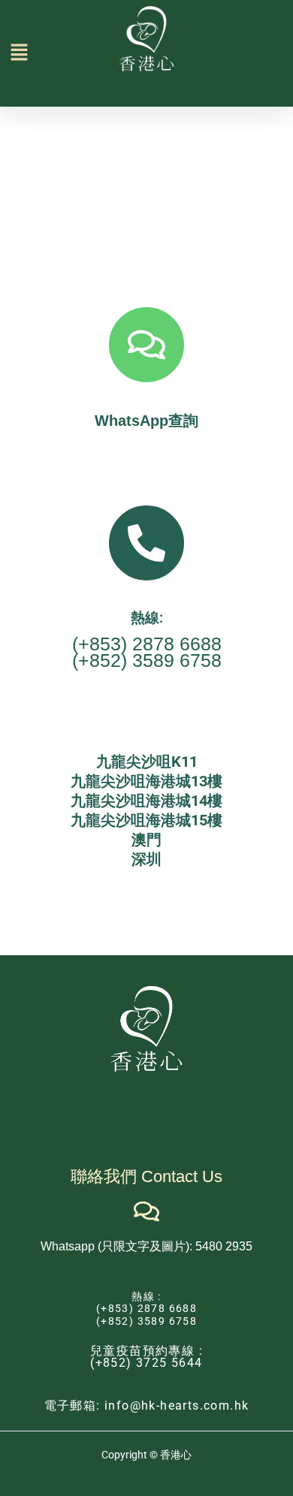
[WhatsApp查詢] (146, 345)
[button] (10, 53)
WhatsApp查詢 (146, 420)
